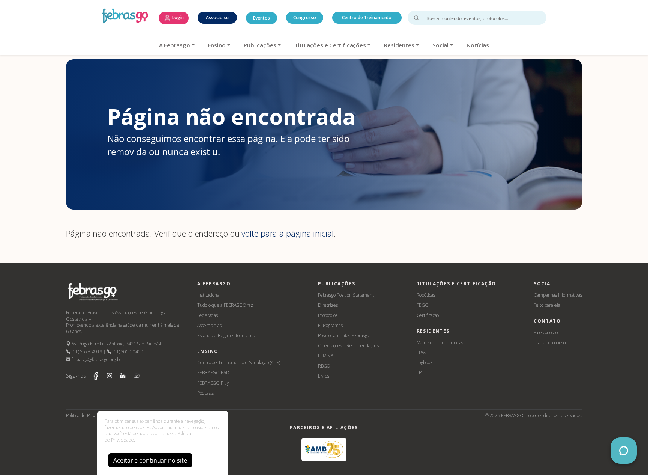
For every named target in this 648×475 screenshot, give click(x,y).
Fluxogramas (330, 325)
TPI (420, 372)
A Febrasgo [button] (174, 45)
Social (440, 45)
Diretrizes (328, 305)
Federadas (207, 315)
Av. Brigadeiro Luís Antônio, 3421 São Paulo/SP (116, 344)
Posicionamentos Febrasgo (343, 335)
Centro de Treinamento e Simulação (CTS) (238, 362)
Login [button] (177, 17)
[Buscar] (416, 17)
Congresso (304, 17)
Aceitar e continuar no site (150, 460)
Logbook (424, 362)
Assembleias (209, 325)
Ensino (217, 45)
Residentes (399, 45)
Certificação (428, 315)
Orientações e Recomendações (348, 345)
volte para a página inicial (287, 233)
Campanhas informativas (558, 295)
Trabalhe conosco (550, 342)
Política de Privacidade (88, 415)
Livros (323, 376)
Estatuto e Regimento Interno (226, 335)
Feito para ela (547, 305)
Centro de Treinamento (367, 17)
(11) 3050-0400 (127, 351)
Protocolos (328, 315)
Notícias (477, 45)
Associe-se (217, 17)
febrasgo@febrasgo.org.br (95, 359)
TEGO (423, 305)
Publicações (260, 45)
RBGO (324, 366)
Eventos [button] (261, 18)
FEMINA (325, 356)
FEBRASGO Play (213, 383)
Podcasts (205, 393)
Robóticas (426, 295)
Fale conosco (546, 332)
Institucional (208, 295)
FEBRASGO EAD (213, 372)
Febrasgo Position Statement (346, 295)
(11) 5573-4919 (86, 351)
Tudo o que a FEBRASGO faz (225, 305)
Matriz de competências (440, 342)
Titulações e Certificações (330, 45)
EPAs (421, 353)
